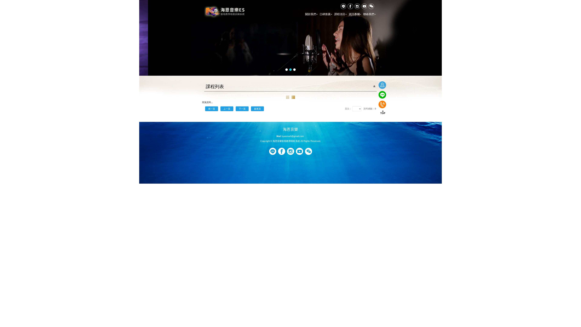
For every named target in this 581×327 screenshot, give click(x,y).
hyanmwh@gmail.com (293, 136)
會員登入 (382, 85)
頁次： (348, 108)
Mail (278, 136)
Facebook (350, 6)
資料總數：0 (369, 108)
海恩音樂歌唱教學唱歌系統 (225, 12)
